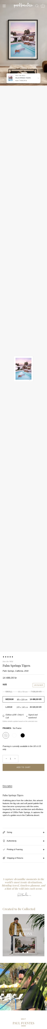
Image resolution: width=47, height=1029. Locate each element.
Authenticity (11, 841)
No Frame (6, 735)
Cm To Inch (38, 685)
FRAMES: (12, 728)
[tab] (9, 786)
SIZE (5, 684)
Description (7, 786)
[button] (18, 952)
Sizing (9, 832)
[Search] (37, 6)
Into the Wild (8, 661)
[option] (23, 935)
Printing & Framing (14, 849)
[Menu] (4, 6)
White (14, 735)
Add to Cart (24, 767)
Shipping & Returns (14, 858)
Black (22, 735)
